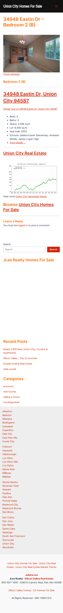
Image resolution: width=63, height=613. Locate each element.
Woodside (7, 547)
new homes (9, 391)
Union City (8, 543)
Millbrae (6, 473)
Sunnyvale (8, 540)
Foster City (8, 441)
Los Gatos (8, 465)
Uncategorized (11, 402)
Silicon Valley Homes (20, 590)
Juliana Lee (31, 575)
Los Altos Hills (10, 461)
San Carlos (8, 517)
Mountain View (10, 485)
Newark (6, 489)
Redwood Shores (11, 508)
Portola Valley (9, 500)
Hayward (7, 450)
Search (7, 244)
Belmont (6, 415)
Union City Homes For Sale (22, 6)
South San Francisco (13, 536)
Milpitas (6, 476)
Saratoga (7, 532)
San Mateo (8, 524)
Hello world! (9, 369)
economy (8, 386)
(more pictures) (11, 74)
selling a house (11, 397)
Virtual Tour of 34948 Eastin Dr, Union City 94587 (30, 109)
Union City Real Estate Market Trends (36, 567)
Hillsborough (9, 454)
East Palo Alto (10, 437)
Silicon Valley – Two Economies (20, 358)
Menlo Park (8, 469)
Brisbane (7, 418)
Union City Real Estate (25, 153)
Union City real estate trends (31, 196)
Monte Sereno (10, 482)
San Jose (7, 521)
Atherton (7, 411)
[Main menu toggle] (56, 6)
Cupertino (7, 430)
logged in (23, 225)
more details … (18, 142)
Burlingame (8, 422)
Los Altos (7, 458)
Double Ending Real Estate (17, 363)
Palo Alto (7, 497)
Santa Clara (8, 528)
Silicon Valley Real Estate (39, 578)
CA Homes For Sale (43, 590)
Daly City (7, 433)
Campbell (7, 426)
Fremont (7, 446)
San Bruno (8, 512)
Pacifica (6, 493)
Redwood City (10, 504)
